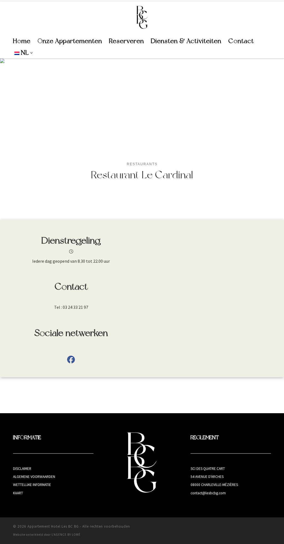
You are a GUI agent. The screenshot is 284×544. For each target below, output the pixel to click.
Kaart (18, 493)
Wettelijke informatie (32, 484)
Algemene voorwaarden (34, 476)
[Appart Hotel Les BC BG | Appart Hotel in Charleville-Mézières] (142, 17)
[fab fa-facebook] (71, 360)
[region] (142, 106)
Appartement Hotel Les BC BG (53, 526)
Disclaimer (22, 468)
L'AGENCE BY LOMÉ (66, 535)
